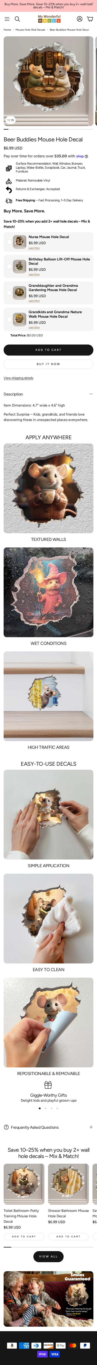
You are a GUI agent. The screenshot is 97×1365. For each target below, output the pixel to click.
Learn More (34, 247)
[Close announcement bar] (92, 3)
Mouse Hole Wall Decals (30, 29)
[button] (7, 19)
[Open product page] (24, 1184)
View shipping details (18, 378)
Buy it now (48, 364)
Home (7, 29)
